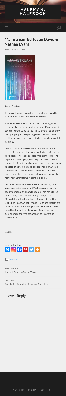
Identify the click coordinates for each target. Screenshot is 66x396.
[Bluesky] (7, 249)
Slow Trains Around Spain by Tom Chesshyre (27, 282)
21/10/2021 (10, 49)
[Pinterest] (25, 249)
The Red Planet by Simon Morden (21, 270)
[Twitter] (31, 249)
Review (13, 259)
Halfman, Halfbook (33, 11)
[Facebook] (19, 249)
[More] (37, 249)
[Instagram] (13, 249)
